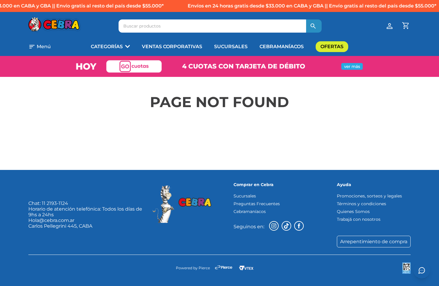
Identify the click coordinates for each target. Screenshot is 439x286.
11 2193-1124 (55, 203)
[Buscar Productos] (313, 26)
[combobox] (220, 26)
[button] (47, 46)
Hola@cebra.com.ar (51, 220)
